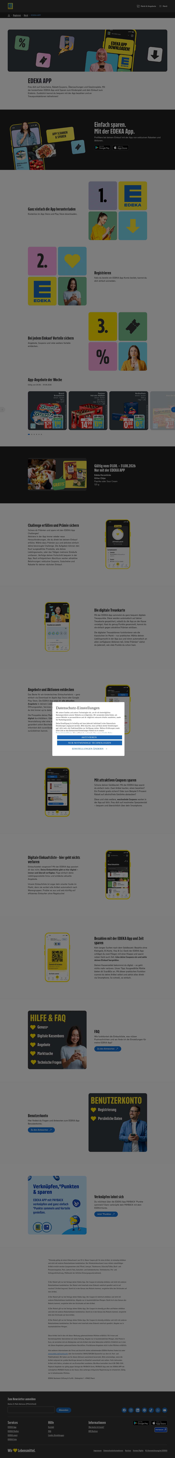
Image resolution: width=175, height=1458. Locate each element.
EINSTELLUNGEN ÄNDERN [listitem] (87, 748)
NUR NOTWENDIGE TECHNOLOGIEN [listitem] (89, 742)
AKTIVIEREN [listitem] (89, 737)
